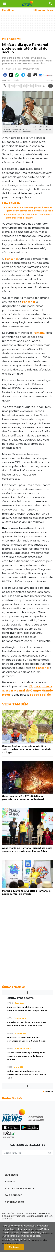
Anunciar (10, 1181)
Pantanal (11, 258)
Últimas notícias (43, 10)
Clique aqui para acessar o (27, 690)
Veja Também (15, 704)
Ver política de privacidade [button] (18, 1239)
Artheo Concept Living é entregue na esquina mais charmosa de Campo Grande (26, 1056)
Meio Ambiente (11, 38)
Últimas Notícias (14, 987)
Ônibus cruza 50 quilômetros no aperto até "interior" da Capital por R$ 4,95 (26, 1074)
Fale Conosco (13, 1195)
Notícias (48, 1092)
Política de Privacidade (19, 1188)
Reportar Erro (14, 1202)
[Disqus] (27, 940)
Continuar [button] (14, 1247)
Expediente (11, 1175)
